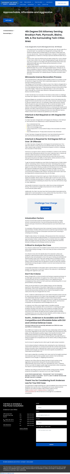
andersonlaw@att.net (30, 391)
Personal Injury (7, 33)
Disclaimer (30, 462)
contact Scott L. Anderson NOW (37, 390)
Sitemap (23, 462)
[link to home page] (9, 3)
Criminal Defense (8, 30)
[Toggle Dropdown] (32, 2)
